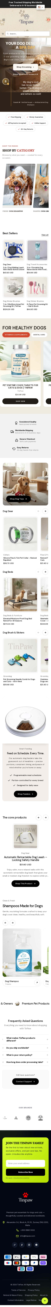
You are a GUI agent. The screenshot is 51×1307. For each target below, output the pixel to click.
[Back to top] (45, 1300)
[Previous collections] (5, 923)
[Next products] (45, 511)
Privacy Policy (34, 1290)
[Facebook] (22, 1245)
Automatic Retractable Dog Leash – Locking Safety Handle (25, 858)
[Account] (48, 19)
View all (45, 235)
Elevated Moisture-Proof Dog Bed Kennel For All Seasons (17, 619)
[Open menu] (3, 19)
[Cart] (3, 33)
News (41, 1300)
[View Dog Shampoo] (37, 982)
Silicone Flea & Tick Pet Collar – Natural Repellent (20, 559)
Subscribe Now (25, 1172)
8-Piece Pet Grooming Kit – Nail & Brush (37, 305)
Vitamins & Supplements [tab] (16, 335)
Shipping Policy (31, 1295)
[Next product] (46, 817)
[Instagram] (29, 1245)
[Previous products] (38, 511)
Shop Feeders (24, 794)
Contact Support (24, 1081)
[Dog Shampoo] (22, 952)
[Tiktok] (14, 1245)
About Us (44, 1295)
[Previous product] (39, 817)
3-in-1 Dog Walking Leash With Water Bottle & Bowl (13, 268)
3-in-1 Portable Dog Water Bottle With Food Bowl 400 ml (36, 269)
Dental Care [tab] (39, 335)
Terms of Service (18, 1290)
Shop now (20, 401)
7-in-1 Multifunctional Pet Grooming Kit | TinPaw (13, 305)
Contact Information (16, 1300)
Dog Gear (7, 264)
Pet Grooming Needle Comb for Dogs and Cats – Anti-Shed (19, 680)
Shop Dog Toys (17, 499)
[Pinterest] (36, 1245)
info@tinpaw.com (27, 1236)
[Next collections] (12, 923)
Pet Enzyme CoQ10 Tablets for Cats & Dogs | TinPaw (20, 386)
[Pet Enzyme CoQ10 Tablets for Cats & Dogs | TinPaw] (20, 361)
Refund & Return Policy (13, 1295)
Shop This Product (23, 883)
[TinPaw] (26, 19)
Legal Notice (31, 1300)
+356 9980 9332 (27, 1230)
